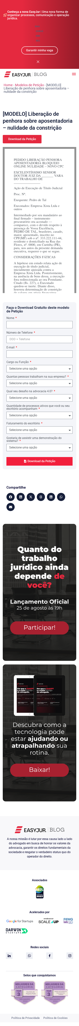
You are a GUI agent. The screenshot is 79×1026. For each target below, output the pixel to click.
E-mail (10, 347)
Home (8, 85)
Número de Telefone (19, 332)
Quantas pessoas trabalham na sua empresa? (36, 376)
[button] (10, 497)
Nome (10, 318)
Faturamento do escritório (23, 423)
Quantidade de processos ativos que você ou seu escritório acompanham (38, 407)
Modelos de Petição (29, 85)
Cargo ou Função (17, 362)
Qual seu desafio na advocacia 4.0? (29, 391)
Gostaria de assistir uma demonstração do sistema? (34, 440)
